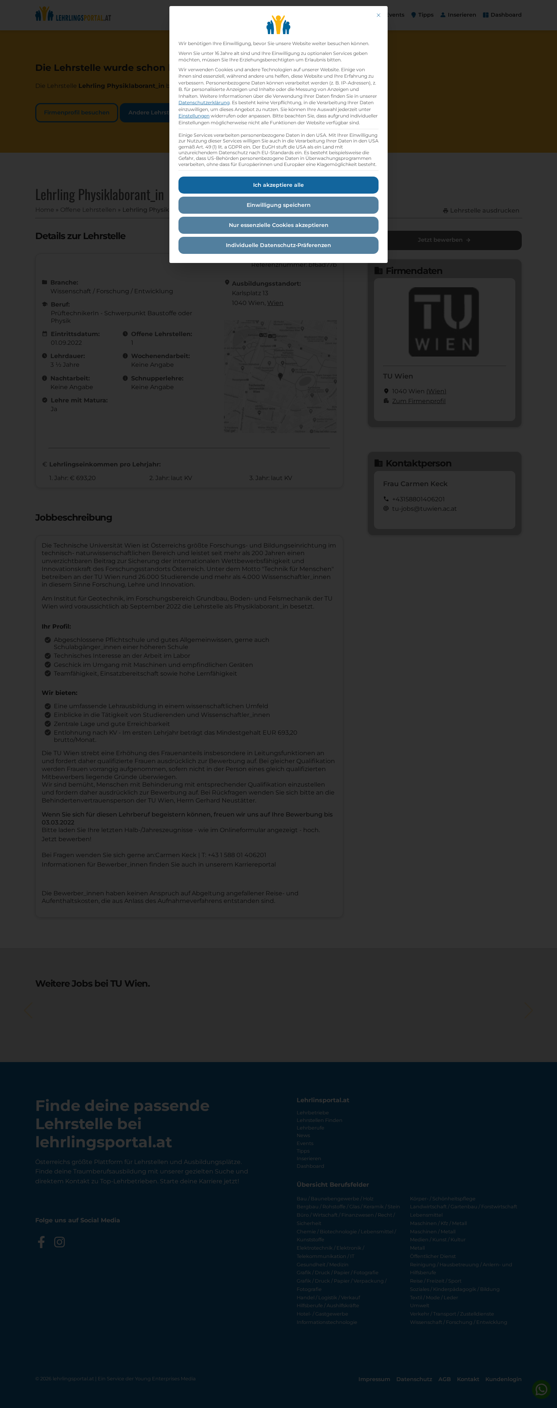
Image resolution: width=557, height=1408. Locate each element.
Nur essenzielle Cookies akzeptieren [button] (279, 225)
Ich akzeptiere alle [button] (278, 184)
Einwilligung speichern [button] (279, 205)
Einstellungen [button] (194, 116)
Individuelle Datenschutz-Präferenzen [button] (278, 245)
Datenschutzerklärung (204, 102)
